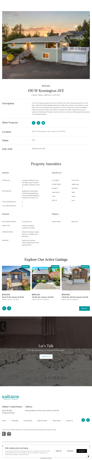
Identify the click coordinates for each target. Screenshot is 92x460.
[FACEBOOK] (83, 420)
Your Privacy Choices (46, 458)
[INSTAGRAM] (88, 420)
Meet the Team (42, 420)
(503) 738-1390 (7, 410)
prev (4, 308)
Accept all (82, 451)
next (9, 308)
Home (4, 420)
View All (84, 308)
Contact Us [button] (46, 356)
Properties (15, 420)
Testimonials (56, 420)
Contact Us (69, 420)
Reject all (58, 451)
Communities (28, 420)
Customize (70, 451)
